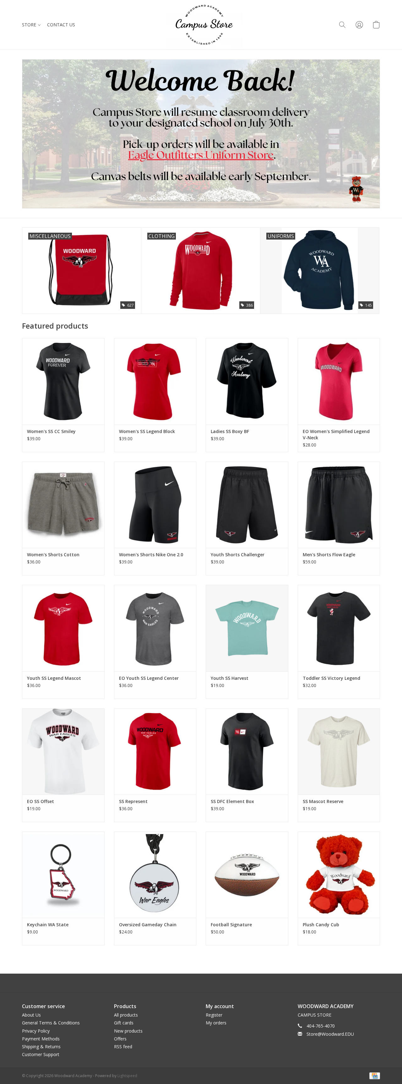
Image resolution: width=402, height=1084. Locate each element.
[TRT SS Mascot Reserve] (339, 751)
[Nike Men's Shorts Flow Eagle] (339, 505)
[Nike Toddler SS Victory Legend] (339, 628)
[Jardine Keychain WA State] (63, 875)
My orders (216, 1023)
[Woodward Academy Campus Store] (204, 25)
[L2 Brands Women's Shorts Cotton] (63, 505)
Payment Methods (41, 1039)
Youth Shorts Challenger (237, 555)
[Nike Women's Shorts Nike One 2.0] (155, 505)
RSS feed (123, 1047)
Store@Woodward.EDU (330, 1034)
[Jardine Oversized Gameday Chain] (155, 875)
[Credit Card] (373, 1075)
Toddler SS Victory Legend (331, 678)
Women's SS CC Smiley (51, 431)
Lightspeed (127, 1075)
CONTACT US (61, 25)
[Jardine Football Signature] (247, 875)
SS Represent (133, 801)
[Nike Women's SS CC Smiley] (63, 381)
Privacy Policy (36, 1031)
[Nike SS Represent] (155, 751)
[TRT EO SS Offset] (63, 751)
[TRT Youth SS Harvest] (247, 628)
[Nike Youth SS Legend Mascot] (63, 628)
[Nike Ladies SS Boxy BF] (247, 381)
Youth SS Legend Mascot (54, 678)
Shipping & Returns (41, 1047)
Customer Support (40, 1054)
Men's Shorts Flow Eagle (329, 555)
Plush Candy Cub (321, 925)
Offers (120, 1039)
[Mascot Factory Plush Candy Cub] (339, 875)
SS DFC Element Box (232, 801)
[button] (342, 25)
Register (214, 1015)
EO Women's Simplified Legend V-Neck (336, 434)
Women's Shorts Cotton (53, 555)
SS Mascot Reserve (323, 801)
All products (126, 1015)
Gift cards (123, 1023)
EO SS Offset (40, 801)
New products (128, 1031)
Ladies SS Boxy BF (230, 431)
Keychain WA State (47, 925)
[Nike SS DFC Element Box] (247, 751)
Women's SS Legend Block (147, 431)
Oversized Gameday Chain (148, 925)
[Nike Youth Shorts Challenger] (247, 505)
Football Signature (231, 925)
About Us (31, 1015)
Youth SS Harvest (229, 678)
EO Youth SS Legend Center (149, 678)
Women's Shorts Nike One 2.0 (151, 555)
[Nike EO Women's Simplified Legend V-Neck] (339, 381)
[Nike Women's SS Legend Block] (155, 381)
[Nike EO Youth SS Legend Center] (155, 628)
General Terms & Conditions (51, 1023)
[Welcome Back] (201, 134)
